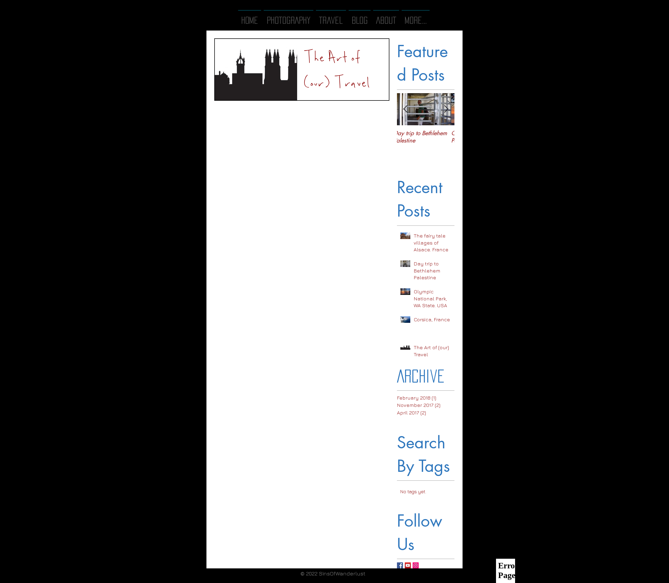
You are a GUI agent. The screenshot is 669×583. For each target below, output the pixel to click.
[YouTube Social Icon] (408, 565)
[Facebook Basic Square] (400, 565)
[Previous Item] (405, 109)
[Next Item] (446, 109)
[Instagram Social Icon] (416, 565)
